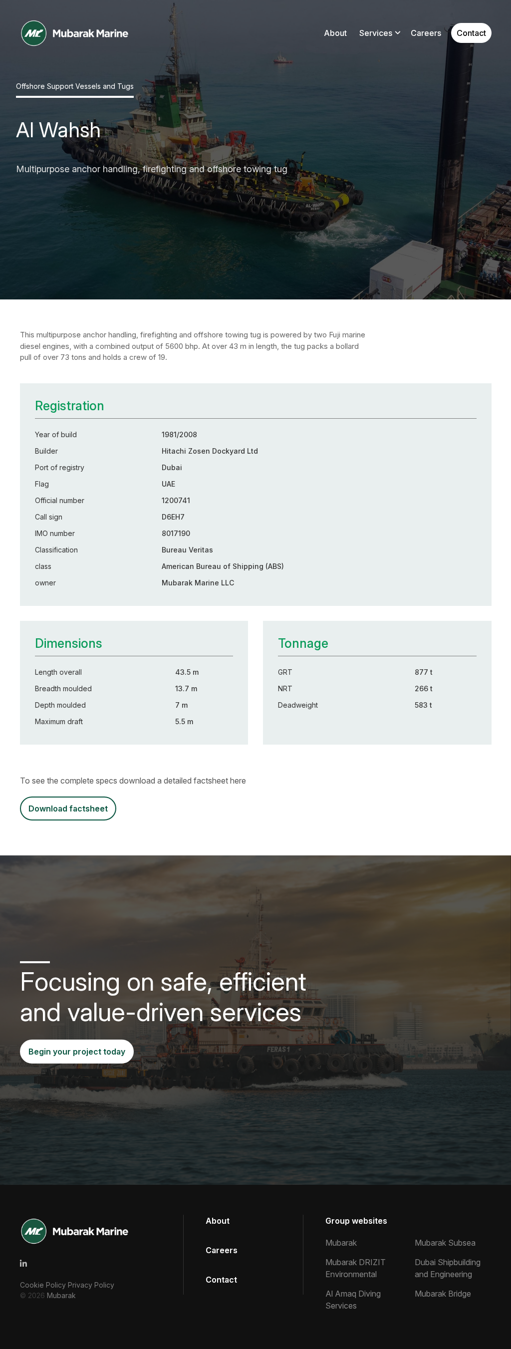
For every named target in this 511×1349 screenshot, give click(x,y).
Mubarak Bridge (443, 1294)
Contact (471, 33)
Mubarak (61, 1295)
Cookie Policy (44, 1285)
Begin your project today (76, 1052)
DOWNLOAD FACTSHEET (68, 808)
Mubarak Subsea (445, 1243)
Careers (426, 33)
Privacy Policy (91, 1285)
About (335, 33)
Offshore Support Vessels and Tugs (75, 86)
